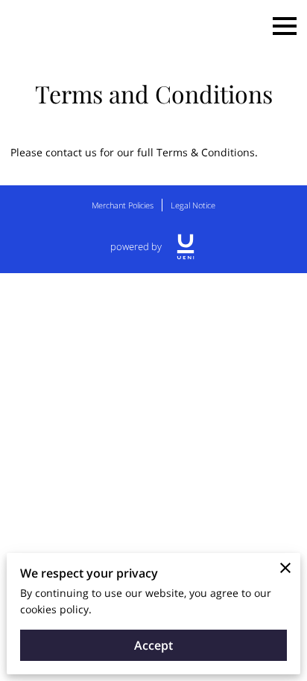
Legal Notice (193, 205)
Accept (153, 645)
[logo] (185, 247)
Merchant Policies (123, 205)
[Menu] (285, 26)
